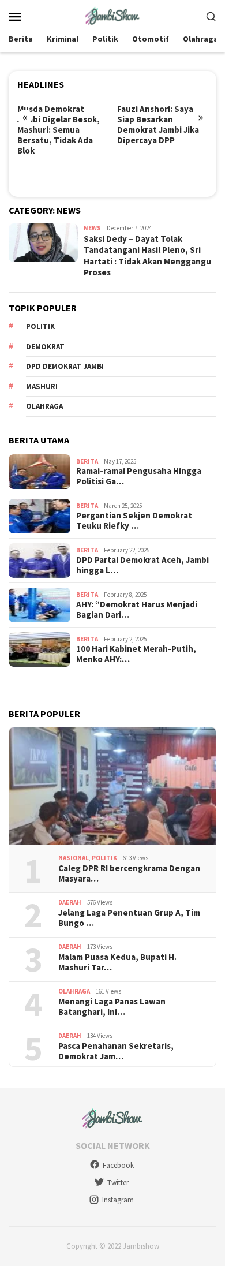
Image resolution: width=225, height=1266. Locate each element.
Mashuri (42, 386)
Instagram (118, 1200)
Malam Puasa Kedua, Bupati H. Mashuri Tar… (117, 962)
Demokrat (45, 347)
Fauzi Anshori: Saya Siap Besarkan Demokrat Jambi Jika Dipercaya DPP (158, 124)
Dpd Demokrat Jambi (65, 366)
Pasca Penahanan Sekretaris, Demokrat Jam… (116, 1051)
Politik (40, 326)
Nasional (73, 858)
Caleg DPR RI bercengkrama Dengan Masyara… (129, 873)
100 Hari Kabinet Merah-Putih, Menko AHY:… (136, 654)
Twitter (118, 1182)
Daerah (69, 902)
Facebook (118, 1165)
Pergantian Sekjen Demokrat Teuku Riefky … (134, 520)
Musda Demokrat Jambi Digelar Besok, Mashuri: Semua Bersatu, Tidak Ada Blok (58, 130)
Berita (87, 461)
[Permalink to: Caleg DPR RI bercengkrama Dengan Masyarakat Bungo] (112, 786)
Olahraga (44, 406)
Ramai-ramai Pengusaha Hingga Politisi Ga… (138, 476)
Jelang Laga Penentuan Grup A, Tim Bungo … (129, 918)
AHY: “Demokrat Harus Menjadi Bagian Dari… (136, 609)
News (92, 228)
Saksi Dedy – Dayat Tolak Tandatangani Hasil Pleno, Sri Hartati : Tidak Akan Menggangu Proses (147, 255)
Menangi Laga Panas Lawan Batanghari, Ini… (112, 1006)
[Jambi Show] (112, 15)
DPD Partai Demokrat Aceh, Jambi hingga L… (142, 565)
